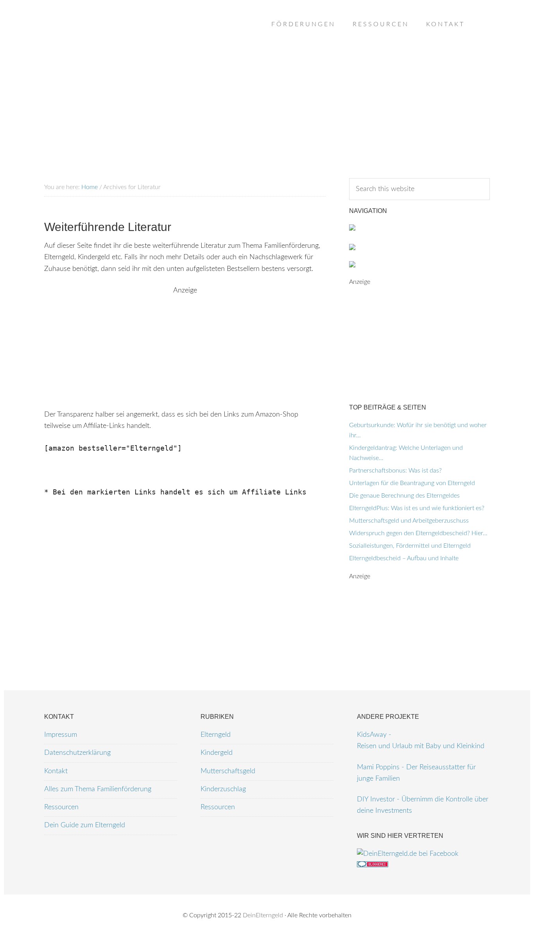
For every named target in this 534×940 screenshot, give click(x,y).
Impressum (60, 734)
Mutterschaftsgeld (228, 771)
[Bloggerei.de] (372, 865)
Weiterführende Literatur (107, 226)
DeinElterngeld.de (106, 39)
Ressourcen (61, 807)
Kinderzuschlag (223, 789)
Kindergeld (217, 752)
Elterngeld (216, 734)
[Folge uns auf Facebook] (408, 853)
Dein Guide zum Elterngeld (84, 825)
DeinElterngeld (263, 915)
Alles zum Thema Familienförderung (97, 789)
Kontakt (56, 771)
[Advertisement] (185, 351)
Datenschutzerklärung (77, 752)
